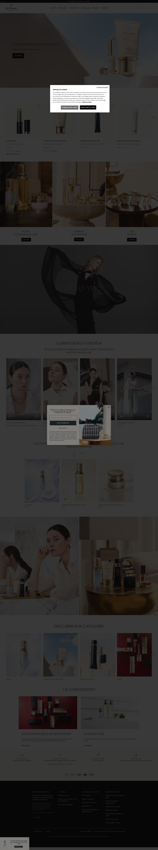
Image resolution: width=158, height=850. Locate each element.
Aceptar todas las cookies (88, 107)
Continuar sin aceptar (102, 87)
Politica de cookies (87, 102)
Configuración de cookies (69, 107)
